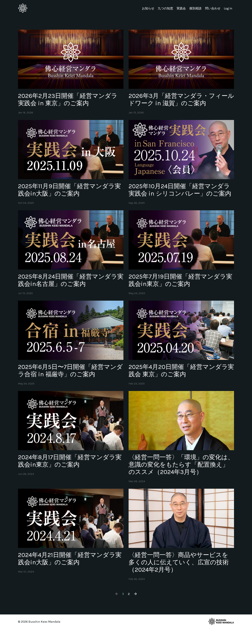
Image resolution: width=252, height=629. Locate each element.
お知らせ (148, 8)
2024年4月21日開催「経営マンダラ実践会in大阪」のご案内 (70, 558)
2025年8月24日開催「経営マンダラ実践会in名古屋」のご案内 (70, 280)
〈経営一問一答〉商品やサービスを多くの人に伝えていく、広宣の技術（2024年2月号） (179, 562)
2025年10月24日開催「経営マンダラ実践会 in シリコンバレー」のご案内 (180, 190)
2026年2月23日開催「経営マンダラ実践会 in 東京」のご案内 (67, 99)
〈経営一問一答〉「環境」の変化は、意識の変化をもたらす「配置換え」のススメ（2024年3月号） (181, 465)
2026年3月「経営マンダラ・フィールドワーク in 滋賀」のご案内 (181, 99)
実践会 (181, 8)
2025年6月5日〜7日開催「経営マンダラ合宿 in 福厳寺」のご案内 (70, 370)
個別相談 (195, 8)
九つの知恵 (165, 8)
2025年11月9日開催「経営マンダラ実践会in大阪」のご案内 (69, 190)
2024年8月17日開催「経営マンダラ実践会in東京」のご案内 (70, 461)
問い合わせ (212, 8)
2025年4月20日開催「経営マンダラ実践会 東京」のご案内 (181, 370)
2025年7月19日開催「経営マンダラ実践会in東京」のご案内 (180, 280)
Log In (228, 8)
